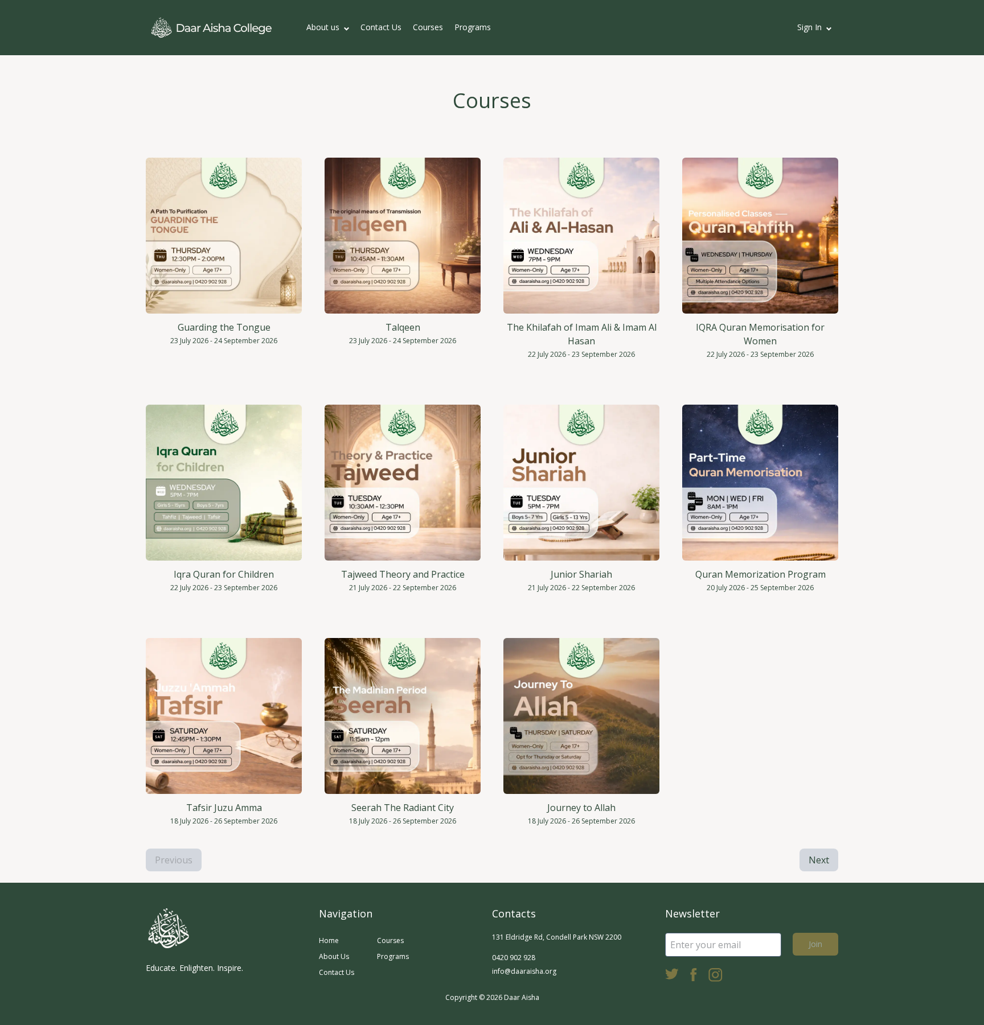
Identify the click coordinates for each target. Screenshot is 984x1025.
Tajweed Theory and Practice (403, 574)
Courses (428, 27)
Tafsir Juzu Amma (224, 807)
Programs (472, 27)
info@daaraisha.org (524, 971)
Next (819, 860)
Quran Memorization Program (760, 574)
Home (329, 940)
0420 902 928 (513, 957)
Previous (173, 860)
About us (322, 27)
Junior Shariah (581, 574)
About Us (334, 956)
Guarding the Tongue (224, 327)
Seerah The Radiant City (402, 807)
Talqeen (403, 327)
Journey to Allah (581, 807)
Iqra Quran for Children (224, 574)
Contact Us (380, 27)
